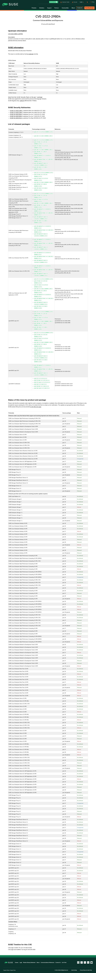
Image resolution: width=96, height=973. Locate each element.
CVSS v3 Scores (12, 60)
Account (75, 2)
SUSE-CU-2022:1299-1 (16, 112)
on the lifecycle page (35, 406)
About (38, 962)
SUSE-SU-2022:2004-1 (16, 114)
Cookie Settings (74, 970)
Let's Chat (64, 962)
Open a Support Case (11, 970)
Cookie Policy (89, 970)
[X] (85, 962)
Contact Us (79, 7)
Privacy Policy (82, 970)
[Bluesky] (91, 962)
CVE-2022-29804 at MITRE (15, 34)
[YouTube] (78, 962)
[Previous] (44, 24)
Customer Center (65, 2)
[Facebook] (81, 962)
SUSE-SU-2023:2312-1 (16, 118)
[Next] (53, 24)
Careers (16, 962)
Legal (21, 962)
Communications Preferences (47, 962)
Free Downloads (89, 8)
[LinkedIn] (88, 962)
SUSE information (15, 47)
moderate (30, 54)
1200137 (22, 100)
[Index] (49, 24)
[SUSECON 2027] (53, 2)
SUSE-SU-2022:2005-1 (16, 116)
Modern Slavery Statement (29, 962)
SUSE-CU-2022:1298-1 (16, 110)
